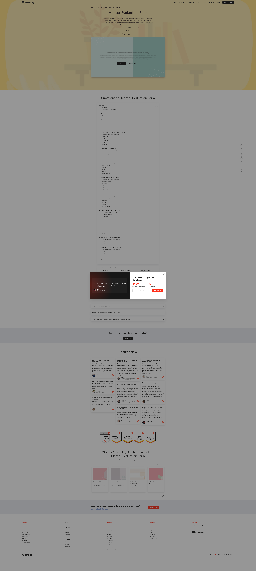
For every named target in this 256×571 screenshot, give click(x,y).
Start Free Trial (157, 290)
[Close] (164, 274)
